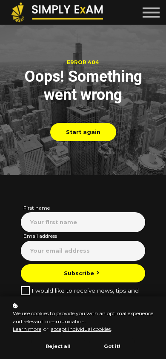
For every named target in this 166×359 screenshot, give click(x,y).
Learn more (27, 329)
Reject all (58, 346)
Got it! (112, 346)
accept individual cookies (81, 329)
